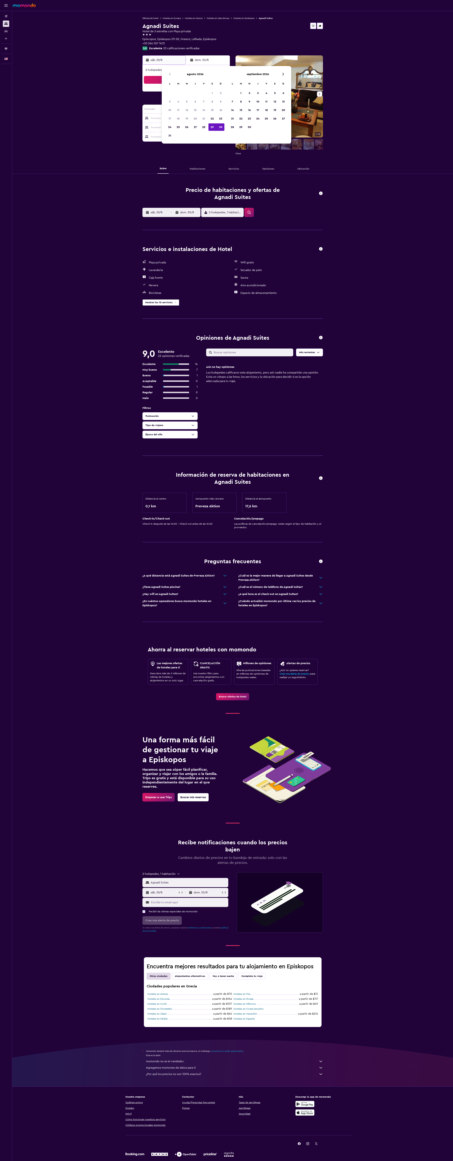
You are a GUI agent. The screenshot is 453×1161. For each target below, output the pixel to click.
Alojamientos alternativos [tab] (190, 976)
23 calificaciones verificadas (181, 48)
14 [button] (203, 110)
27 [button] (195, 127)
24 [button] (169, 127)
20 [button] (195, 118)
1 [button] (212, 93)
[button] (6, 5)
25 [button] (178, 127)
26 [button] (186, 127)
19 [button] (186, 118)
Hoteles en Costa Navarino (248, 1009)
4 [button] (178, 101)
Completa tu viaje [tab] (252, 976)
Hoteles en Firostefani (159, 1009)
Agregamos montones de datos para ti (171, 1067)
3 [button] (170, 101)
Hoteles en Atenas (157, 994)
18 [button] (178, 118)
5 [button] (187, 101)
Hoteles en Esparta (244, 1019)
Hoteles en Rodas (243, 999)
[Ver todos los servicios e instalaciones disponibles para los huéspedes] (321, 249)
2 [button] (221, 93)
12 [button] (186, 110)
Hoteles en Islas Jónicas (218, 18)
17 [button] (169, 118)
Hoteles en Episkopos (243, 18)
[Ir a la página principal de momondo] (24, 5)
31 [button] (169, 135)
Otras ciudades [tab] (158, 976)
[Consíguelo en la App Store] (304, 1112)
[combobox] (188, 882)
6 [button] (195, 101)
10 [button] (169, 110)
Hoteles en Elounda (158, 999)
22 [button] (212, 118)
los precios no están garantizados (227, 1051)
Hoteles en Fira (241, 994)
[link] (232, 696)
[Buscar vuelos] (6, 16)
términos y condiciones (199, 928)
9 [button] (221, 101)
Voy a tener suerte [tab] (223, 976)
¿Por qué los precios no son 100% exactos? (173, 1074)
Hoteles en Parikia (157, 1019)
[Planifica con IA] (6, 38)
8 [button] (212, 101)
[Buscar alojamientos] (6, 23)
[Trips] (6, 48)
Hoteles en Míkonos (244, 1004)
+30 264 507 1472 (153, 43)
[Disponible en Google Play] (304, 1104)
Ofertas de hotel (150, 18)
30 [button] (220, 127)
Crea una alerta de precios (294, 674)
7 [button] (203, 101)
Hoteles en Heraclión (245, 1014)
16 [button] (220, 110)
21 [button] (203, 118)
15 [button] (212, 110)
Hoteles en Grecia (193, 18)
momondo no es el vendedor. (165, 1061)
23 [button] (220, 118)
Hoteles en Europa (172, 18)
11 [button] (178, 110)
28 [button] (203, 127)
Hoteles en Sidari (157, 1014)
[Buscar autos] (6, 31)
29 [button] (212, 127)
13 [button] (195, 110)
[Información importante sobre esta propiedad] (321, 478)
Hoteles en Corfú (157, 1004)
